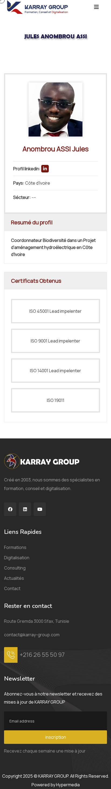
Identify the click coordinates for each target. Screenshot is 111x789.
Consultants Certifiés (41, 54)
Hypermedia (68, 785)
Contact (12, 588)
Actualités (14, 578)
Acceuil (10, 54)
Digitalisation (16, 558)
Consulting (15, 568)
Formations (15, 547)
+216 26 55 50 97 (42, 655)
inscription (55, 737)
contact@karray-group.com (32, 635)
